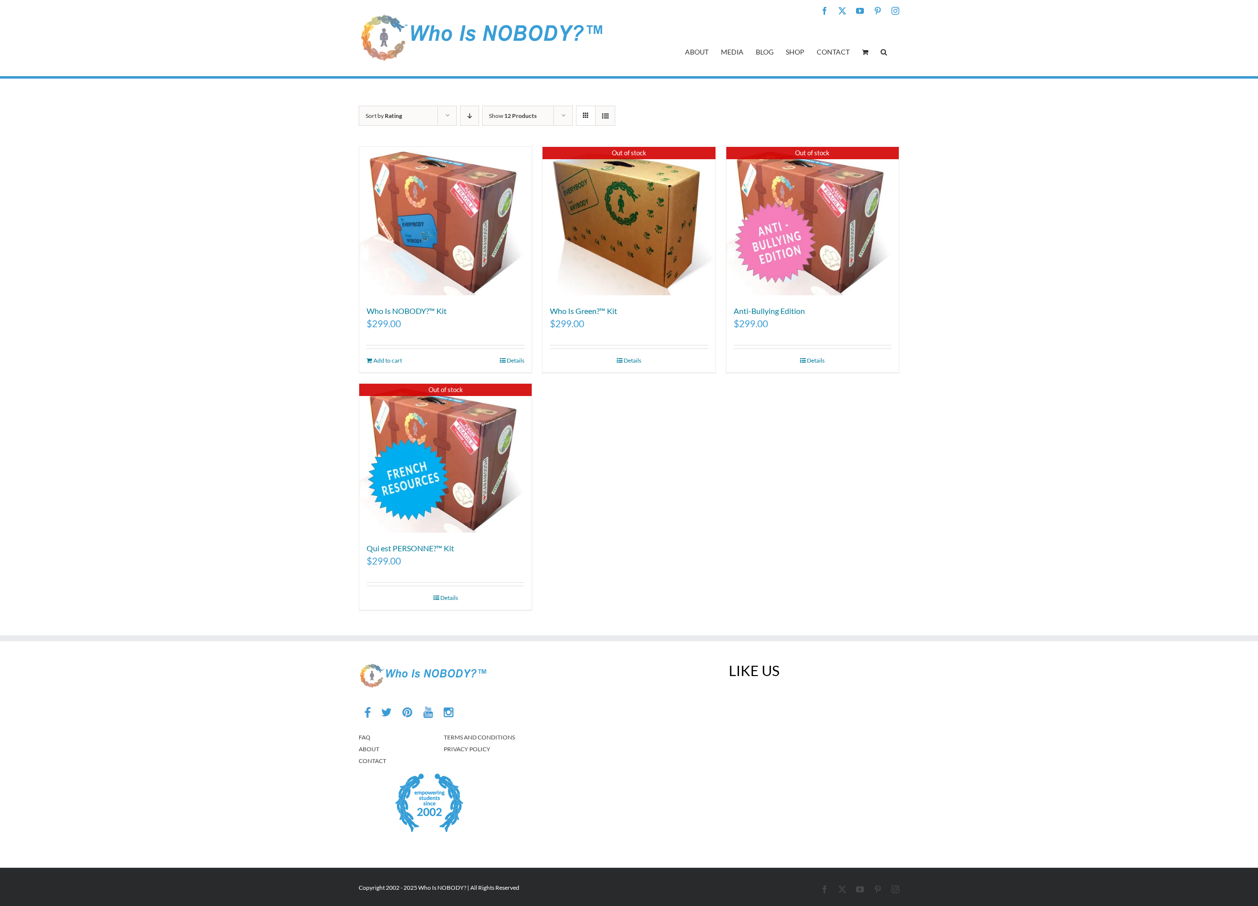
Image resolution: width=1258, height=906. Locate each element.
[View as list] (605, 115)
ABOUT (369, 749)
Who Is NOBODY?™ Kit (407, 310)
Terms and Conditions (479, 737)
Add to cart (387, 360)
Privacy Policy (467, 749)
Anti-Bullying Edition (769, 310)
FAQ (365, 737)
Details (515, 360)
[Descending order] (469, 116)
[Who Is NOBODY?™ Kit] (445, 221)
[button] (884, 51)
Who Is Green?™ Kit (583, 310)
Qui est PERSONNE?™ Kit (410, 548)
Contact (372, 760)
